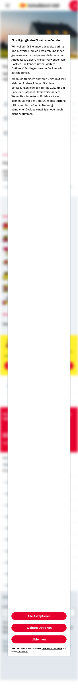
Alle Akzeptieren (39, 616)
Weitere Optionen (39, 628)
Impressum (22, 651)
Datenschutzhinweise (52, 648)
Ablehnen (39, 639)
